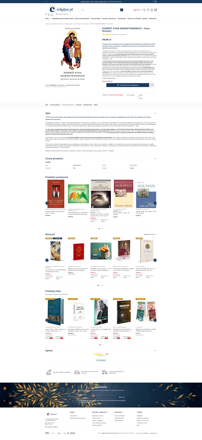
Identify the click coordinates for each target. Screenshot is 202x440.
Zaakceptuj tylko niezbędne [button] (94, 226)
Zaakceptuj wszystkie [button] (128, 226)
